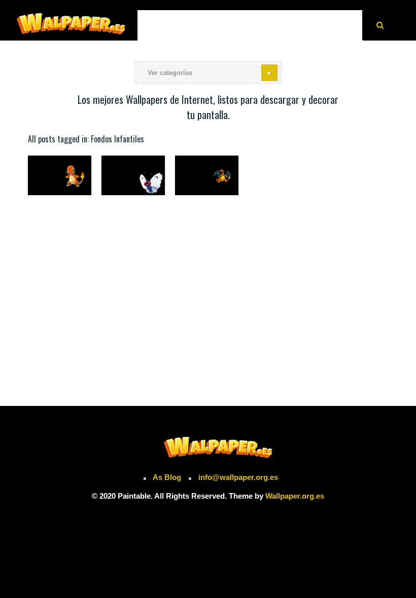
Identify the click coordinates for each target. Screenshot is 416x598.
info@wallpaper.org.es (238, 477)
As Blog (168, 477)
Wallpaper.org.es (294, 496)
